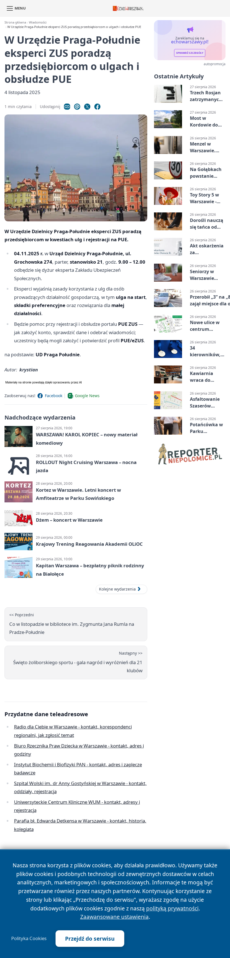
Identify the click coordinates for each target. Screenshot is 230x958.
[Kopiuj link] (67, 106)
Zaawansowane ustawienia (114, 916)
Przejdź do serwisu (90, 938)
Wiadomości (38, 22)
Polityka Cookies (29, 938)
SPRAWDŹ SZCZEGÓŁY (189, 53)
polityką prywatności (172, 908)
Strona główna (15, 22)
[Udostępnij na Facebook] (97, 106)
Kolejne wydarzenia (117, 589)
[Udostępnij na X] (87, 106)
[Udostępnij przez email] (77, 106)
